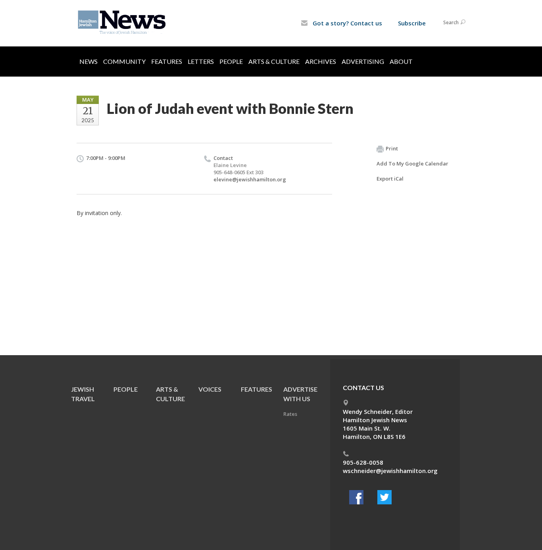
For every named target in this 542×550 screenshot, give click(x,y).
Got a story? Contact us (346, 23)
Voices (209, 389)
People (231, 61)
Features (166, 61)
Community (124, 61)
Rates (290, 413)
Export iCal (390, 178)
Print (392, 148)
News (88, 61)
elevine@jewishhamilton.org (249, 179)
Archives (320, 61)
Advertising (363, 61)
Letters (201, 61)
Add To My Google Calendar (412, 163)
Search (451, 22)
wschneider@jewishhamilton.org (390, 471)
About (401, 61)
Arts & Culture (274, 61)
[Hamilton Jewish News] (123, 23)
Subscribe (412, 23)
